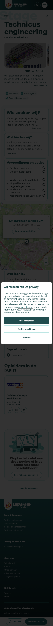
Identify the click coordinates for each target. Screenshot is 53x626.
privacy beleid (25, 306)
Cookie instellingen (26, 329)
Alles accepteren (26, 320)
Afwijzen (27, 337)
